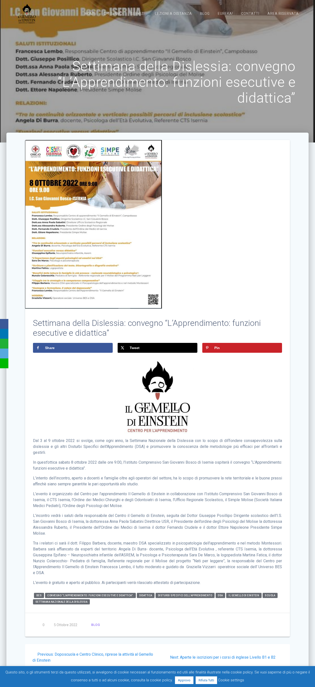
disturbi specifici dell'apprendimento (185, 595)
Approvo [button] (184, 680)
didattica (145, 595)
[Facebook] (4, 324)
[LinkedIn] (4, 334)
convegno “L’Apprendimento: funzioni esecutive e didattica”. (90, 595)
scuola (270, 595)
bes (39, 595)
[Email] (4, 353)
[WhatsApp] (4, 344)
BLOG (95, 625)
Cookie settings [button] (231, 680)
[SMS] (4, 363)
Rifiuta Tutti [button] (206, 680)
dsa (220, 595)
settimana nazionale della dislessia (61, 601)
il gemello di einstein (244, 595)
